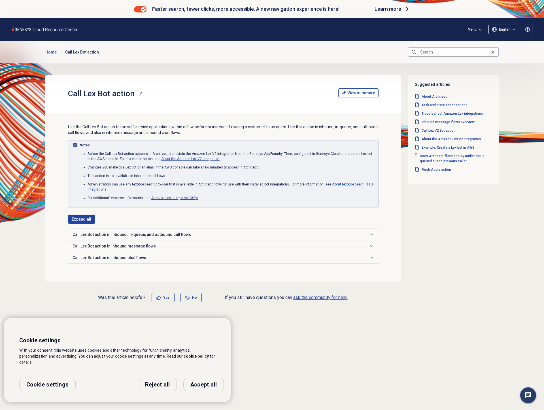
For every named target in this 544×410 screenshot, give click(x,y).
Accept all (203, 384)
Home (51, 52)
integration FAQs (174, 198)
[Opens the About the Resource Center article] (527, 29)
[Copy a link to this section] (140, 93)
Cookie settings (47, 384)
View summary (361, 93)
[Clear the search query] (492, 52)
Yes (166, 298)
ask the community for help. (320, 297)
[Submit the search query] (414, 52)
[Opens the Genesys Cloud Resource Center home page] (45, 29)
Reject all (157, 384)
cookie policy (196, 356)
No (194, 298)
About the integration (190, 159)
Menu (472, 29)
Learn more (388, 9)
